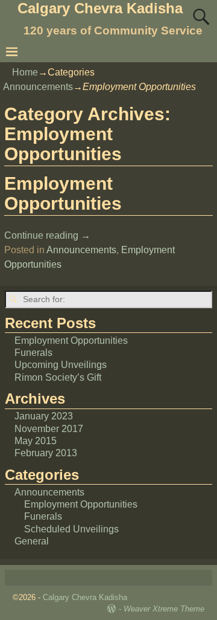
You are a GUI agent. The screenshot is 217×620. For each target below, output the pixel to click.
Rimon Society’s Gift (57, 377)
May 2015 (35, 441)
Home (25, 72)
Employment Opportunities (63, 193)
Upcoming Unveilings (60, 365)
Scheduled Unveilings (71, 529)
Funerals (33, 352)
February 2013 (45, 453)
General (31, 541)
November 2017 (48, 429)
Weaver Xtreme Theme (164, 608)
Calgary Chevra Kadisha (100, 8)
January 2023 (43, 416)
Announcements (38, 87)
